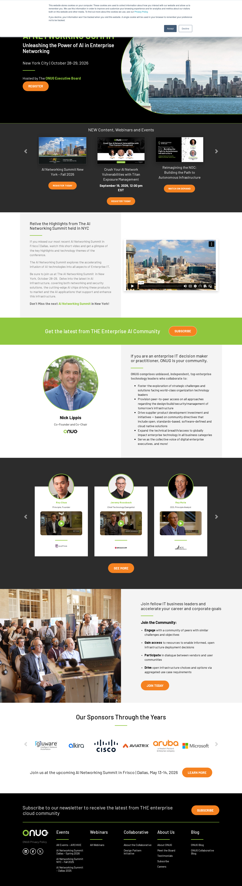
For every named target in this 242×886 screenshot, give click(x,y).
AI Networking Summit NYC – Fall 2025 (69, 860)
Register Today (62, 185)
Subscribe (183, 331)
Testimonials (165, 855)
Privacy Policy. (141, 11)
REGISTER (35, 86)
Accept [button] (170, 28)
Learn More (197, 773)
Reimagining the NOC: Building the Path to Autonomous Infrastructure (180, 172)
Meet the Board (166, 850)
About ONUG (164, 844)
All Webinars (97, 844)
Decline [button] (185, 28)
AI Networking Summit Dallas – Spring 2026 (69, 852)
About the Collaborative (137, 844)
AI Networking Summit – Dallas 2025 (69, 869)
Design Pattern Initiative (132, 852)
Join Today (155, 685)
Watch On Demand (179, 188)
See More (121, 568)
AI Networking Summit (74, 304)
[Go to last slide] (25, 151)
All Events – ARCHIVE (68, 844)
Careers (161, 866)
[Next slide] (216, 151)
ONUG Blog (197, 844)
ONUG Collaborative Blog (202, 852)
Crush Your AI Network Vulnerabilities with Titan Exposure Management (121, 174)
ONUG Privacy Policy (35, 841)
